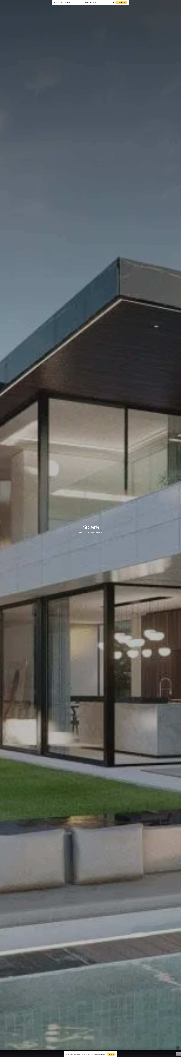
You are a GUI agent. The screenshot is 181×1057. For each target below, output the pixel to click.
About (62, 2)
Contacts (67, 2)
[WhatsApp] (178, 1048)
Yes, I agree (111, 1054)
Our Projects (57, 2)
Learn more (103, 1054)
